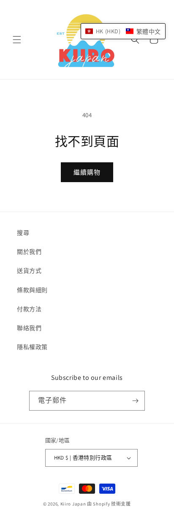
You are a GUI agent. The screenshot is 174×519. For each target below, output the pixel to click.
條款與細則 (32, 290)
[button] (17, 39)
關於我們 (29, 251)
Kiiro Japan (73, 504)
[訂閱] (135, 401)
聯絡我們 (29, 328)
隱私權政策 (32, 347)
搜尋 (23, 233)
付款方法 (29, 309)
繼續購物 (87, 172)
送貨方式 (29, 270)
